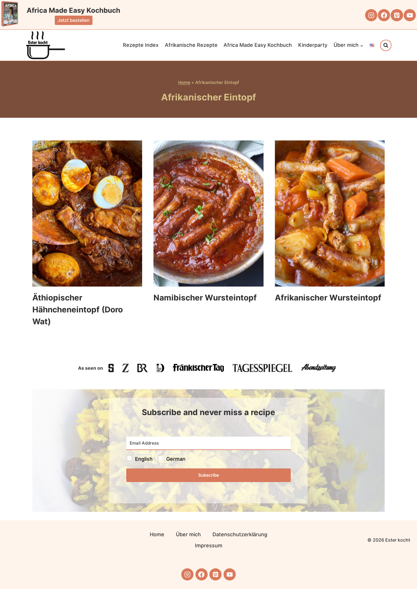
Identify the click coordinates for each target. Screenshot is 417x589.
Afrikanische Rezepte (191, 45)
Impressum (208, 545)
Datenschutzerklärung (239, 534)
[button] (208, 459)
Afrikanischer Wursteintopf (328, 297)
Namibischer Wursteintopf (205, 297)
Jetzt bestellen (74, 20)
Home (184, 82)
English (144, 459)
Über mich (188, 534)
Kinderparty (312, 45)
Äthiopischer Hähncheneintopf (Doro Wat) (77, 309)
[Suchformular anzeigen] (385, 45)
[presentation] (87, 213)
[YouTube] (410, 15)
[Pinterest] (397, 15)
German (176, 459)
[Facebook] (384, 15)
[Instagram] (371, 15)
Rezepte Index (141, 45)
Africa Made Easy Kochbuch (258, 45)
